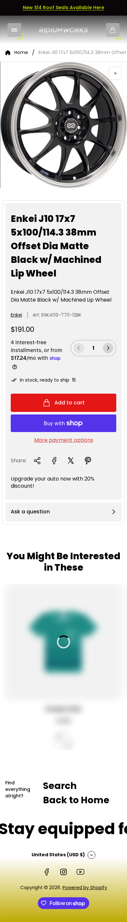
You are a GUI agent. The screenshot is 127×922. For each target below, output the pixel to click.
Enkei (16, 315)
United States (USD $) (58, 854)
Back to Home (76, 800)
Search (60, 786)
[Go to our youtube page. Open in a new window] (80, 871)
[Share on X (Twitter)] (71, 460)
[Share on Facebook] (54, 460)
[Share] (37, 460)
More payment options (63, 440)
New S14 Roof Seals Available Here (63, 7)
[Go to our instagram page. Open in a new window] (63, 871)
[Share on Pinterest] (87, 460)
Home (21, 53)
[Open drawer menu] (14, 30)
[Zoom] (115, 73)
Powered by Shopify (85, 887)
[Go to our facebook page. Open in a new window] (46, 871)
